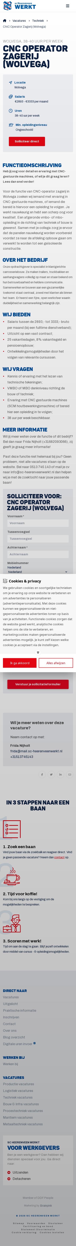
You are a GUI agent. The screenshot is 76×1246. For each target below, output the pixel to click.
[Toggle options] (38, 652)
